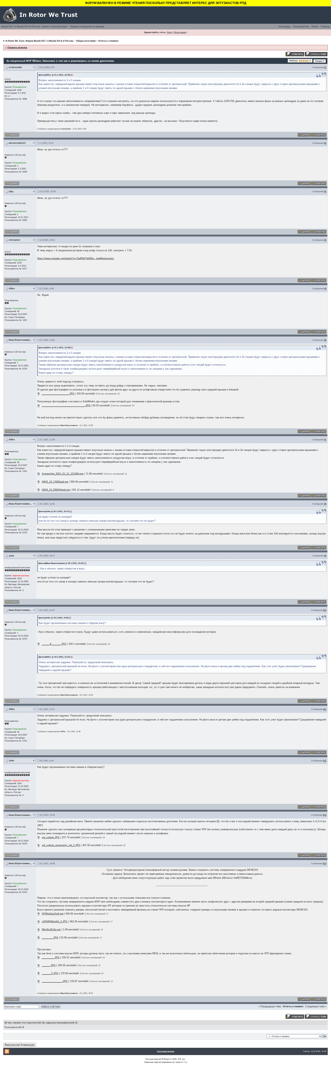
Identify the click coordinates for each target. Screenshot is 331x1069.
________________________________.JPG (66, 405)
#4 (325, 240)
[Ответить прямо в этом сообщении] (318, 134)
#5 (325, 288)
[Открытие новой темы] (316, 53)
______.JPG (49, 965)
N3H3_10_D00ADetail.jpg (56, 489)
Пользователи (301, 26)
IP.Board (165, 1059)
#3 (325, 191)
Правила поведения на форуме (87, 26)
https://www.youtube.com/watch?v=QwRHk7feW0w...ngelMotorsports (75, 258)
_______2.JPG (50, 973)
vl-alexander (15, 67)
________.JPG (50, 937)
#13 (324, 815)
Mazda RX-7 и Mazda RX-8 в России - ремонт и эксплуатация (34, 26)
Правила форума (17, 47)
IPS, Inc (181, 1059)
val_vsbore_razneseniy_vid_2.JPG (61, 845)
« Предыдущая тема (270, 1006)
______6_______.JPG (54, 643)
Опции (318, 61)
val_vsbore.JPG (51, 837)
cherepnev (14, 240)
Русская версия (153, 1059)
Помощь (325, 26)
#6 (325, 340)
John (11, 555)
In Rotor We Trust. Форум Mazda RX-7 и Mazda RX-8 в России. (40, 41)
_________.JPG (51, 957)
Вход (169, 32)
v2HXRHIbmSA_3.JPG (54, 921)
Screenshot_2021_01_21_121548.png (62, 473)
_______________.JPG (55, 981)
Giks (11, 191)
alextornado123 (17, 143)
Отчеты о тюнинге (108, 41)
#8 (325, 504)
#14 (324, 863)
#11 (324, 709)
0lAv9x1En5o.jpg (51, 929)
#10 (324, 610)
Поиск (314, 26)
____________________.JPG (58, 393)
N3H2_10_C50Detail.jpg (55, 481)
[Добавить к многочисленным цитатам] (304, 134)
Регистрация (180, 32)
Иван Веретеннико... (20, 340)
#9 (325, 555)
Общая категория (86, 41)
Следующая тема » (315, 1006)
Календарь (284, 26)
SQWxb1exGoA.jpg (52, 913)
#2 (325, 143)
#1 (325, 67)
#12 (324, 760)
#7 (325, 439)
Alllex (12, 288)
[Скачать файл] (38, 393)
